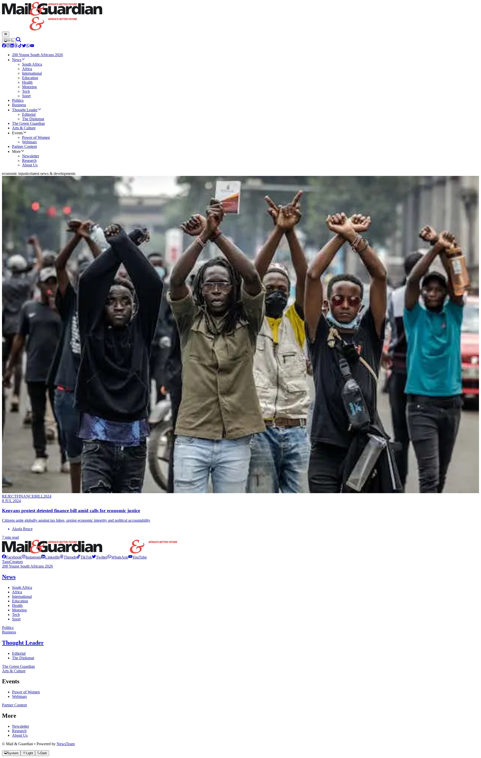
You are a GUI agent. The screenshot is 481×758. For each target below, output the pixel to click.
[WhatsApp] (28, 46)
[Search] (18, 41)
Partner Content (14, 705)
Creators (16, 562)
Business (9, 632)
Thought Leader (23, 642)
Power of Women (26, 692)
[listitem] (12, 557)
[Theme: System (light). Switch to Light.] (9, 41)
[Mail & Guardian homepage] (240, 17)
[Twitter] (24, 46)
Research (19, 731)
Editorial (19, 653)
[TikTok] (20, 46)
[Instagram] (8, 46)
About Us (20, 735)
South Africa (22, 587)
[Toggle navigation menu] (5, 34)
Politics (8, 627)
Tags (6, 562)
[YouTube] (32, 46)
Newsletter (20, 726)
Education (20, 601)
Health (17, 605)
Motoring (19, 610)
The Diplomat (23, 658)
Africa (17, 592)
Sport (16, 619)
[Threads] (16, 46)
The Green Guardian (18, 666)
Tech (16, 614)
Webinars (19, 696)
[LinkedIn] (12, 46)
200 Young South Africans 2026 (27, 566)
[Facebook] (4, 46)
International (22, 596)
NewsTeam (66, 744)
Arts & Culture (14, 671)
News (9, 577)
